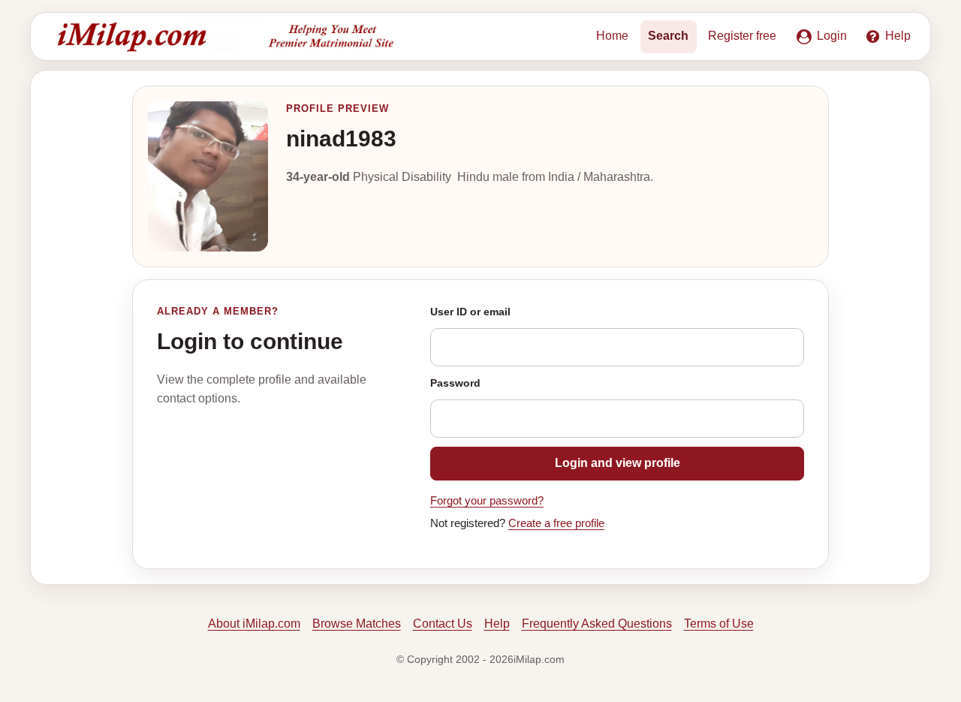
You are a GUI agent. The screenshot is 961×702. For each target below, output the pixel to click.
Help (497, 623)
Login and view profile (617, 462)
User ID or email (470, 312)
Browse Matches (356, 623)
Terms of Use (719, 623)
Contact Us (442, 623)
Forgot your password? (487, 501)
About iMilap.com (254, 623)
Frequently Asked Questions (597, 623)
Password (455, 383)
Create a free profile (556, 523)
